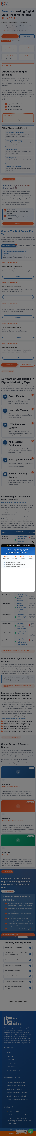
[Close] (33, 542)
